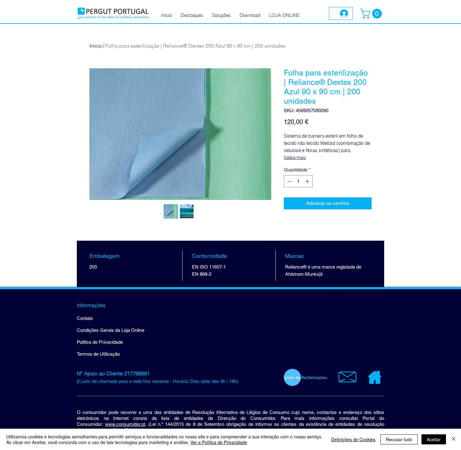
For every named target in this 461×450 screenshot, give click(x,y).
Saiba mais (295, 157)
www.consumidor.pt (125, 424)
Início (95, 46)
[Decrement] (289, 181)
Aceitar (434, 439)
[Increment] (308, 181)
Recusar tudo (399, 439)
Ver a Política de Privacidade (218, 442)
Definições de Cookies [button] (353, 439)
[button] (372, 13)
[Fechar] (453, 439)
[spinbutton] (298, 181)
